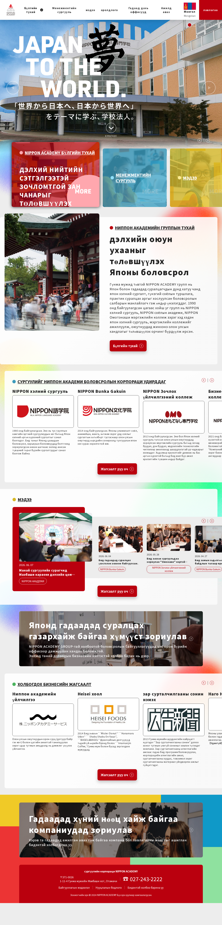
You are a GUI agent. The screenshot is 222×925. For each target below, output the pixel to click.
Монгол (190, 11)
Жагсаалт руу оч (114, 469)
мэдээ (90, 10)
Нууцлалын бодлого (109, 887)
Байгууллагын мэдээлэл (74, 887)
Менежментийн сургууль (64, 10)
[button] (189, 25)
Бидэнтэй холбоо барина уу (145, 887)
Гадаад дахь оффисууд (139, 10)
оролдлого (109, 10)
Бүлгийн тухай (30, 10)
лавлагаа (210, 10)
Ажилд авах (166, 10)
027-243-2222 (146, 879)
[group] (55, 174)
